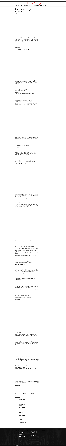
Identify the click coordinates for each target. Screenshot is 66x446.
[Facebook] (19, 15)
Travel (16, 7)
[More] (26, 15)
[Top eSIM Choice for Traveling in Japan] (18, 389)
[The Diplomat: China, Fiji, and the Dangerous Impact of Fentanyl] (29, 439)
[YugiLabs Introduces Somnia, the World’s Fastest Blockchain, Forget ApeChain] (17, 419)
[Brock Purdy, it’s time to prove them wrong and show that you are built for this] (16, 437)
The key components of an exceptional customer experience (22, 400)
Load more (20, 425)
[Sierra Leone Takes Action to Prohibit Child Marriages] (29, 432)
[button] (50, 5)
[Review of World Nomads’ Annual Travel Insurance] (26, 389)
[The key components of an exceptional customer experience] (17, 400)
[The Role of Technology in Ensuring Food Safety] (29, 436)
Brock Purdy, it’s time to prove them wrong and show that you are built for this (22, 437)
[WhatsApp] (24, 15)
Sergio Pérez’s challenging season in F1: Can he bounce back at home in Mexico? (22, 404)
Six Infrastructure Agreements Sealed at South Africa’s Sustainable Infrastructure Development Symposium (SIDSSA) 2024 (22, 433)
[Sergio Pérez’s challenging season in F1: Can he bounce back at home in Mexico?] (17, 404)
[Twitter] (21, 15)
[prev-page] (15, 395)
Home (15, 7)
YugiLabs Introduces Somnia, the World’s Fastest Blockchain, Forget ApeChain (22, 419)
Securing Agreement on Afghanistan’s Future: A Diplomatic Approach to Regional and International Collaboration (20, 382)
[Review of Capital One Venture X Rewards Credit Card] (35, 389)
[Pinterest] (22, 15)
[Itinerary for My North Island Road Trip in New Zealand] (16, 441)
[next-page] (16, 395)
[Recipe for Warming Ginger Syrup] (17, 416)
